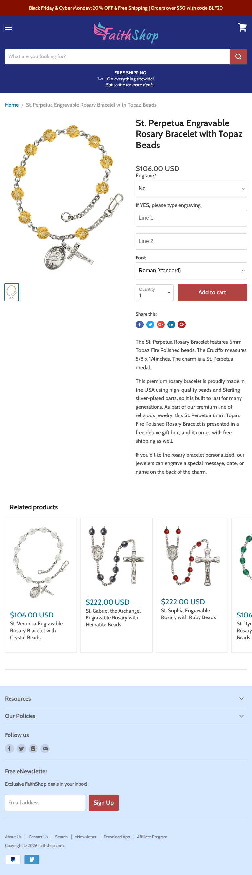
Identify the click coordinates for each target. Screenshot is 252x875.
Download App (117, 836)
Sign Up (104, 802)
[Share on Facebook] (140, 324)
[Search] (238, 56)
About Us (13, 836)
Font (141, 258)
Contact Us (38, 836)
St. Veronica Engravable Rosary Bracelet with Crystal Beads (36, 630)
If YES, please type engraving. (168, 205)
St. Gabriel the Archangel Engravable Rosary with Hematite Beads (113, 618)
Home (12, 105)
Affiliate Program (152, 836)
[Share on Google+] (161, 324)
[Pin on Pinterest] (182, 324)
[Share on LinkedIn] (171, 324)
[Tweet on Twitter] (150, 324)
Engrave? (146, 176)
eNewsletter (85, 836)
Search (61, 836)
